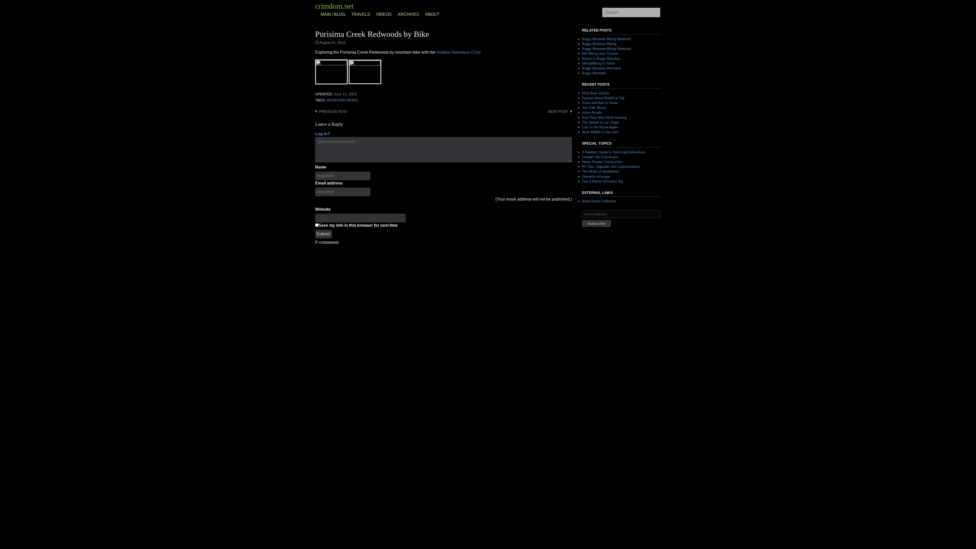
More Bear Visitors (595, 93)
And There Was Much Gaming (604, 117)
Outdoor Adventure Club (458, 52)
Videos (384, 14)
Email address (329, 183)
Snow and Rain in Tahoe (600, 103)
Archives (408, 14)
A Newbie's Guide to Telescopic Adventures (614, 152)
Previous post (333, 112)
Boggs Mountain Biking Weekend (606, 39)
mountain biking (342, 100)
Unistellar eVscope (596, 176)
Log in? (322, 134)
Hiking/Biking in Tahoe (598, 63)
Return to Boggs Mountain (601, 58)
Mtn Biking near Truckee (600, 53)
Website (323, 209)
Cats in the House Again (600, 127)
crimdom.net (334, 6)
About (432, 14)
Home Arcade (592, 112)
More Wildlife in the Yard (600, 132)
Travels (360, 14)
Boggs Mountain (594, 73)
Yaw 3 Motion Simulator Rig (602, 181)
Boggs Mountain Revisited (601, 68)
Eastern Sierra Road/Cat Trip (603, 98)
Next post (558, 112)
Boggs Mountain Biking (599, 44)
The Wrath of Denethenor (600, 171)
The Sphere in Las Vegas (600, 122)
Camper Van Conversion (600, 157)
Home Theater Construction (602, 162)
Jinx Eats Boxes (594, 108)
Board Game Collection (599, 201)
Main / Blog (333, 14)
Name (320, 167)
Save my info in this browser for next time (358, 225)
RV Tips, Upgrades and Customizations (611, 167)
